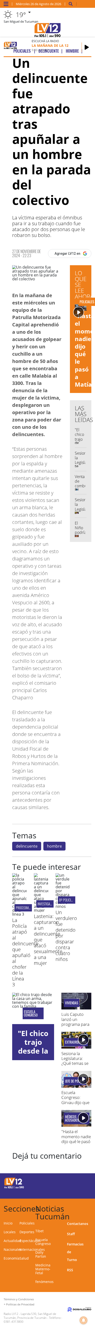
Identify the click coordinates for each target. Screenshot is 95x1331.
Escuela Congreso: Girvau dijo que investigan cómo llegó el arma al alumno (75, 1105)
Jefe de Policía (75, 1081)
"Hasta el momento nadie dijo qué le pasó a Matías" (76, 1139)
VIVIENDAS (71, 1003)
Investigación (47, 903)
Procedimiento (26, 907)
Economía (11, 1258)
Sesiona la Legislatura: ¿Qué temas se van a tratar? (74, 1061)
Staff (71, 1234)
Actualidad (12, 1240)
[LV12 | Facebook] (74, 1182)
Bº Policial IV (68, 899)
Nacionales (13, 1249)
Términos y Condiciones (19, 1299)
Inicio (8, 1223)
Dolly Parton (40, 1254)
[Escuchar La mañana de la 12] (86, 47)
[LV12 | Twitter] (84, 1182)
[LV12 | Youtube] (84, 1191)
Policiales (27, 1223)
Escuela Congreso (31, 1013)
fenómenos (44, 1281)
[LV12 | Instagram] (74, 1191)
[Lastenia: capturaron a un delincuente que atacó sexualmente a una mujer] (41, 910)
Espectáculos (30, 1240)
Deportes (26, 1232)
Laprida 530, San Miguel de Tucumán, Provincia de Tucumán (30, 1316)
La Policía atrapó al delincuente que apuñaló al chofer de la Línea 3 (25, 952)
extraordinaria (76, 1042)
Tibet (39, 1231)
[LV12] (14, 1187)
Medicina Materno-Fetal (42, 1269)
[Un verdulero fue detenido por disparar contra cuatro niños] (63, 906)
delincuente (27, 846)
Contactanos (77, 1223)
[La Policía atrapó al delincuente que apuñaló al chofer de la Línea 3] (19, 914)
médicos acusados (72, 1118)
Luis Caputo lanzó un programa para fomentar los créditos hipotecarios (75, 1026)
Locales (10, 1232)
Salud (24, 1258)
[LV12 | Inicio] (90, 1208)
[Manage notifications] (83, 1320)
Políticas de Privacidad (20, 1304)
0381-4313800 (13, 1322)
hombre (54, 846)
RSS (70, 1270)
